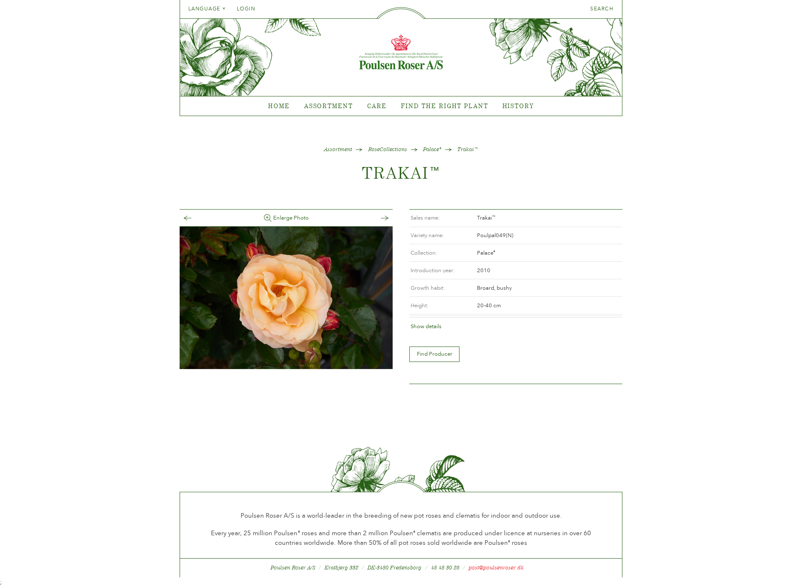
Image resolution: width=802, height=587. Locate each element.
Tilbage (195, 218)
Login (246, 9)
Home (279, 105)
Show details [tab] (426, 326)
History (518, 105)
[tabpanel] (401, 106)
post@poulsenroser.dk (496, 567)
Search (602, 9)
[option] (286, 298)
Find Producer (434, 354)
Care (377, 105)
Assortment (328, 105)
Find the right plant (444, 105)
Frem (376, 218)
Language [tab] (205, 9)
